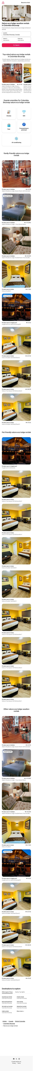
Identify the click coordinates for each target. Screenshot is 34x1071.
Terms (19, 1063)
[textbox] (9, 40)
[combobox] (16, 35)
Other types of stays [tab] (7, 992)
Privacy (14, 1063)
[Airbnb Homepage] (3, 2)
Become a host (25, 2)
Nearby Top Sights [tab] (20, 992)
